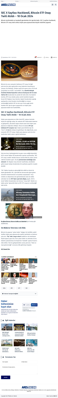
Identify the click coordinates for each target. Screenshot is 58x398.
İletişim (17, 1)
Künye (2, 1)
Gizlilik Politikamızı (27, 310)
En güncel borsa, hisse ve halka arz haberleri (14, 221)
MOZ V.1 (55, 396)
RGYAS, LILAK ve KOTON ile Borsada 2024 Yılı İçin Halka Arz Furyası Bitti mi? (26, 142)
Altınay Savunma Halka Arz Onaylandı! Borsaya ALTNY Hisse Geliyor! (25, 193)
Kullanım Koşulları (34, 1)
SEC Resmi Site (5, 249)
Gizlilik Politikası (53, 1)
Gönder (5, 377)
